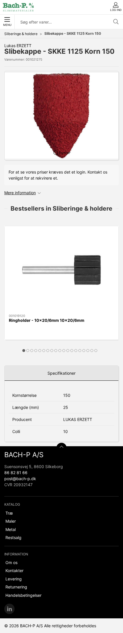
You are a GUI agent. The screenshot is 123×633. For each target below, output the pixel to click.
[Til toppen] (61, 448)
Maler (10, 521)
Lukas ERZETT (17, 45)
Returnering (16, 586)
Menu (7, 24)
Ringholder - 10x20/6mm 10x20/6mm (46, 320)
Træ (9, 513)
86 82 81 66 (15, 472)
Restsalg (13, 537)
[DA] (18, 7)
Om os (11, 562)
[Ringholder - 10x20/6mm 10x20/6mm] (61, 270)
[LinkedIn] (9, 609)
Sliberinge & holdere (20, 34)
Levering (13, 578)
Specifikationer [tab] (61, 373)
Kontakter (14, 570)
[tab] (23, 350)
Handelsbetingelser (23, 595)
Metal (10, 529)
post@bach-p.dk (20, 478)
